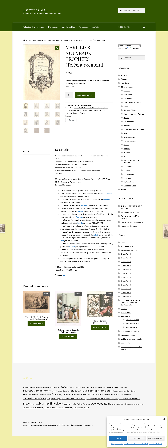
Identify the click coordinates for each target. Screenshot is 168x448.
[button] (163, 419)
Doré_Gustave (131, 391)
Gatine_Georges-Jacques (75, 394)
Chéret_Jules (123, 387)
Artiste (124, 75)
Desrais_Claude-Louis (120, 391)
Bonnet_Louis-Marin (42, 387)
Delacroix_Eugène (57, 391)
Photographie (129, 174)
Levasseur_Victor (102, 398)
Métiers (127, 149)
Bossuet (83, 205)
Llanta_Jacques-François (119, 398)
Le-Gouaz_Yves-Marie (70, 398)
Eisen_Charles (28, 394)
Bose (106, 108)
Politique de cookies (117, 444)
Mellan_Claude (135, 399)
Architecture (128, 95)
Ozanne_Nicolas (70, 404)
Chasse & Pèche (130, 110)
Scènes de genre (130, 186)
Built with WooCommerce (82, 425)
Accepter (118, 439)
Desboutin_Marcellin (81, 391)
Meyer (27, 403)
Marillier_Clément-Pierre (75, 113)
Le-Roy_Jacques (99, 110)
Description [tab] (29, 151)
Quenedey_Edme (101, 403)
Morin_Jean (35, 404)
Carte (126, 106)
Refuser (137, 439)
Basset (33, 387)
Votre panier (126, 343)
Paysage (127, 170)
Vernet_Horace (83, 407)
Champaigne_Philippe (109, 387)
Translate (135, 48)
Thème (123, 189)
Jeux (125, 133)
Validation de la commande (33, 27)
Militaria (127, 152)
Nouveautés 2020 (132, 320)
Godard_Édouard (91, 394)
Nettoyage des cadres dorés (132, 222)
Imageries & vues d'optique (134, 129)
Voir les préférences (155, 439)
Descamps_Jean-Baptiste (101, 390)
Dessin (126, 118)
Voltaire (96, 235)
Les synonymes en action (130, 212)
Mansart (80, 211)
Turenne (79, 217)
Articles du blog (68, 27)
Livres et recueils (130, 137)
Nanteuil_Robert (51, 403)
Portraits (127, 178)
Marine (126, 145)
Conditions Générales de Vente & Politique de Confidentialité (143, 444)
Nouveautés (125, 316)
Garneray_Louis (59, 394)
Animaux (127, 91)
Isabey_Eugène (126, 394)
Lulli (62, 241)
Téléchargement (39, 40)
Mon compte (53, 27)
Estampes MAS (35, 9)
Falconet (106, 199)
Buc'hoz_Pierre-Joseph (70, 387)
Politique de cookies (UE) (89, 27)
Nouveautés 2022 (132, 327)
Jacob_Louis (87, 110)
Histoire (127, 125)
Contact (124, 309)
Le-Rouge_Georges (87, 398)
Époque (124, 79)
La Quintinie (107, 193)
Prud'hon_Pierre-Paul (83, 404)
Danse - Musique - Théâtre (134, 114)
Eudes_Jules (38, 394)
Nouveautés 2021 (132, 324)
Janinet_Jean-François (36, 398)
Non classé (125, 83)
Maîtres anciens (130, 141)
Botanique (128, 98)
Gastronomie (129, 122)
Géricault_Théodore (113, 394)
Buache (80, 223)
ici (64, 275)
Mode (126, 156)
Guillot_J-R (102, 394)
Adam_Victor (27, 387)
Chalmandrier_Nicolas (73, 110)
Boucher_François (55, 387)
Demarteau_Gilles (69, 391)
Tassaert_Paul (61, 407)
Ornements (128, 166)
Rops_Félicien (30, 407)
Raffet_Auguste (116, 404)
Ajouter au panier (84, 95)
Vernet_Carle (71, 407)
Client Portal (126, 254)
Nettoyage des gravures (130, 226)
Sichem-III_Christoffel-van (45, 407)
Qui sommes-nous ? (128, 335)
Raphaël (123, 404)
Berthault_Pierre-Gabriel (93, 108)
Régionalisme (129, 182)
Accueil (28, 40)
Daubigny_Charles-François (37, 390)
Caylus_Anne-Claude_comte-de (90, 387)
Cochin (72, 246)
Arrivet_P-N (79, 108)
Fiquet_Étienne (46, 394)
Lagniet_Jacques (56, 399)
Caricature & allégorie (54, 40)
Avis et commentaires (129, 250)
